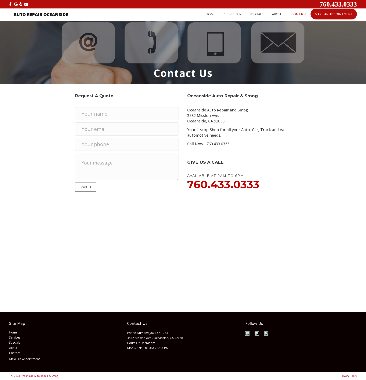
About (277, 14)
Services (231, 14)
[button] (85, 187)
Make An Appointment (334, 14)
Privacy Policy (349, 376)
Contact (298, 14)
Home (210, 14)
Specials (256, 14)
